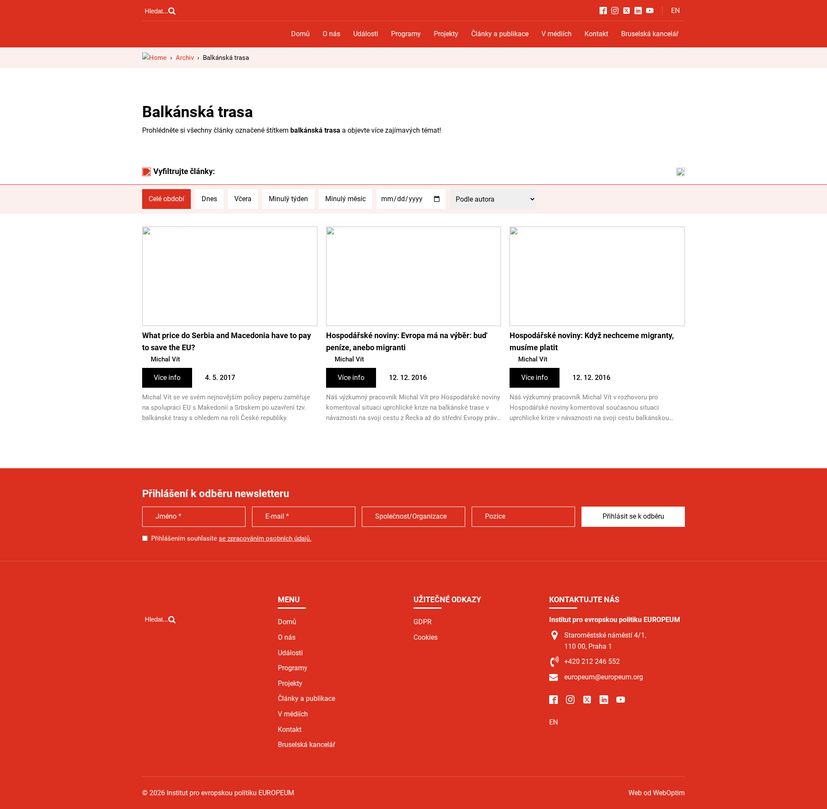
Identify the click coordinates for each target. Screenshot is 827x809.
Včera (243, 199)
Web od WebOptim (656, 793)
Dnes (209, 199)
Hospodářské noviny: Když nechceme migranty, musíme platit (592, 341)
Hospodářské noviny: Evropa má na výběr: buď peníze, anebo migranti (406, 341)
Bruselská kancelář (649, 34)
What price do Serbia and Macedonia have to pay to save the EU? (226, 341)
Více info (167, 377)
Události (365, 34)
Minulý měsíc (345, 199)
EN (675, 10)
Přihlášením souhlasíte (231, 538)
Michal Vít (165, 359)
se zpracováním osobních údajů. (265, 538)
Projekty (446, 34)
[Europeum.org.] (154, 58)
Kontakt (596, 34)
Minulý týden (288, 199)
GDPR (423, 622)
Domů (300, 34)
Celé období (166, 199)
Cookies (426, 637)
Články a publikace (500, 34)
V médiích (556, 34)
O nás (331, 34)
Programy (406, 34)
